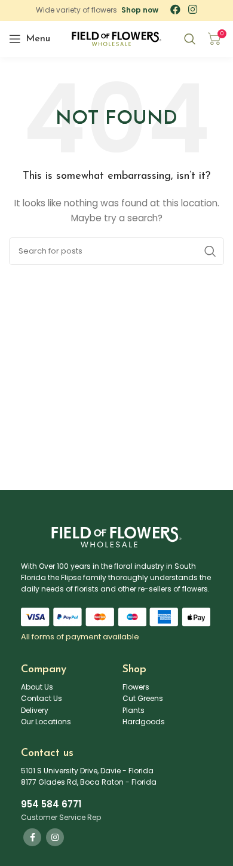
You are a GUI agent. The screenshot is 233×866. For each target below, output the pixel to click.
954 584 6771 (51, 804)
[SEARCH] (210, 251)
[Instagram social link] (55, 837)
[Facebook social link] (32, 837)
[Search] (190, 39)
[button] (139, 10)
